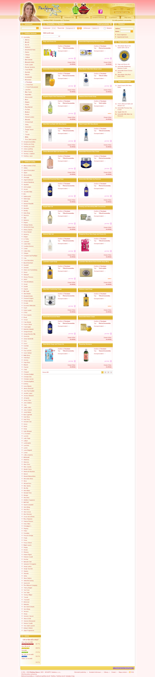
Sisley (27, 124)
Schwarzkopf (29, 122)
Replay (26, 547)
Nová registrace (122, 34)
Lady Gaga (27, 438)
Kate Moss (27, 417)
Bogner (26, 222)
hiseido (27, 119)
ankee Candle (28, 623)
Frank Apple (27, 327)
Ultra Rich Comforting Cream (52, 289)
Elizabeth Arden (28, 296)
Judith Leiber (27, 407)
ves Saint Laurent (30, 139)
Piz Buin (27, 109)
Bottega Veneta (28, 225)
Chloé (25, 369)
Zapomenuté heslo (122, 37)
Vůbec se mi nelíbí (27, 658)
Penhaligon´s (27, 526)
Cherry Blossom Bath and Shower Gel (55, 151)
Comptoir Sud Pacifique (30, 255)
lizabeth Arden (29, 62)
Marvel (26, 474)
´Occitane (28, 82)
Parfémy (53, 676)
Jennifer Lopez (28, 393)
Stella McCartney (29, 580)
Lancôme (28, 89)
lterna (27, 39)
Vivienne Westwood (29, 621)
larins (27, 52)
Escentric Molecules (29, 305)
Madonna (26, 459)
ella (26, 137)
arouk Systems (30, 67)
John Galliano (28, 402)
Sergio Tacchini (28, 568)
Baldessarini (27, 196)
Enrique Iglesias (28, 301)
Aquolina (26, 184)
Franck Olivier (28, 324)
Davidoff (26, 265)
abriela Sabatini (29, 329)
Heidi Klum (27, 357)
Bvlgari (26, 236)
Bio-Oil (27, 44)
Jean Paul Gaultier (29, 391)
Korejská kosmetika (29, 142)
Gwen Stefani (27, 353)
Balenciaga (27, 198)
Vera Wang (27, 609)
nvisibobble (28, 77)
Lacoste (26, 436)
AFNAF (26, 502)
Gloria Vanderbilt (28, 338)
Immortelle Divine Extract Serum (53, 69)
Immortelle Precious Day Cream (89, 151)
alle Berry (27, 355)
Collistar (27, 57)
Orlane (27, 104)
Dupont (26, 289)
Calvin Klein (27, 244)
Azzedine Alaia (28, 191)
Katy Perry (27, 419)
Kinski (25, 426)
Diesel (25, 272)
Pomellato (26, 533)
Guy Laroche (27, 350)
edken (27, 112)
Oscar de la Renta (29, 516)
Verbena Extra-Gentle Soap (87, 96)
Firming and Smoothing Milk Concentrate (92, 206)
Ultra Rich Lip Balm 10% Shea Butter (54, 124)
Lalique (26, 440)
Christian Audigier (29, 374)
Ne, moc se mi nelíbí (28, 654)
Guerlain (26, 346)
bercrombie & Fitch (30, 165)
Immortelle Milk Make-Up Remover (90, 179)
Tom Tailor (27, 592)
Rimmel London (29, 117)
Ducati (25, 284)
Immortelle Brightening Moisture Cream (91, 41)
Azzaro (26, 189)
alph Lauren (27, 545)
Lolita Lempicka (28, 455)
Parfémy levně (60, 676)
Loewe (25, 452)
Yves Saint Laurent (29, 625)
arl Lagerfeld (28, 414)
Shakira (26, 571)
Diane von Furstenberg (30, 270)
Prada (25, 538)
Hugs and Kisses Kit (49, 41)
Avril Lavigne (27, 187)
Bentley (26, 210)
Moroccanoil (28, 97)
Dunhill (25, 286)
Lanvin (25, 448)
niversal (26, 602)
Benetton (26, 208)
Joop (25, 405)
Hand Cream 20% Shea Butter (88, 124)
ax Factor (28, 92)
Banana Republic (29, 203)
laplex (27, 102)
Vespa (25, 614)
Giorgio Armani (28, 331)
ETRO (25, 312)
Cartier (26, 248)
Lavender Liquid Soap (50, 261)
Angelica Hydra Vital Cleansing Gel (54, 96)
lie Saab (26, 291)
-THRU (26, 239)
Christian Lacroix (29, 379)
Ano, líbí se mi (26, 646)
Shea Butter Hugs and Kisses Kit (53, 344)
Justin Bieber (27, 412)
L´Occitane (65, 20)
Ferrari (26, 319)
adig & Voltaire (28, 628)
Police (25, 531)
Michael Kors (27, 483)
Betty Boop (27, 213)
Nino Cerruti (27, 512)
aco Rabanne (28, 519)
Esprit (25, 308)
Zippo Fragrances (29, 630)
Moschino (26, 497)
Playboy (26, 528)
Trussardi (26, 599)
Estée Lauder (29, 64)
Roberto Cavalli (28, 557)
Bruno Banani (27, 232)
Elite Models (27, 293)
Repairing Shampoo (85, 344)
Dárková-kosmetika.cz (28, 676)
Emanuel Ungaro (28, 298)
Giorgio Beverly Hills (29, 334)
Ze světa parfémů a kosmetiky (121, 20)
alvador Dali (27, 561)
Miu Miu (26, 488)
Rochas (26, 559)
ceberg (26, 383)
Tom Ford (26, 590)
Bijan (25, 217)
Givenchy (26, 336)
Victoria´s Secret (28, 616)
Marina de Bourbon (29, 471)
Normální (24, 650)
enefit (27, 42)
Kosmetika (57, 20)
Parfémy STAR (48, 20)
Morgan (26, 495)
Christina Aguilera (29, 381)
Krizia (25, 429)
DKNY (25, 279)
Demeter (26, 267)
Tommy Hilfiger (28, 595)
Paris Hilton (27, 523)
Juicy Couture (28, 410)
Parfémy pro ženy (29, 144)
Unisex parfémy (28, 149)
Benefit (26, 206)
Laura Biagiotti (28, 450)
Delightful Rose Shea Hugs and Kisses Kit (92, 234)
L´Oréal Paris (29, 84)
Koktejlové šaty (70, 676)
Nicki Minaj (27, 507)
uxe (26, 99)
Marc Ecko (27, 464)
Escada (26, 303)
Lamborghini (27, 443)
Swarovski (27, 583)
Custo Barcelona (28, 260)
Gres (25, 341)
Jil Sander (26, 398)
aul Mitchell (28, 107)
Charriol (26, 367)
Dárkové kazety (28, 151)
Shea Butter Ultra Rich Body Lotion (90, 69)
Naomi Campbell (28, 504)
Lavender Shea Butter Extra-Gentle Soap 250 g (94, 261)
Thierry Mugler (28, 587)
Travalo (27, 134)
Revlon (27, 114)
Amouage (26, 177)
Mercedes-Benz (28, 478)
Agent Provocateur (29, 170)
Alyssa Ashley (28, 175)
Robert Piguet (28, 554)
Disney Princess (28, 277)
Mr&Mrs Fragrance (29, 500)
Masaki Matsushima (29, 476)
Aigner (25, 172)
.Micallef (26, 457)
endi (25, 317)
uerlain (27, 72)
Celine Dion (27, 251)
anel (27, 74)
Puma (25, 540)
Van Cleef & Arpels (29, 606)
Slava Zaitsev (28, 578)
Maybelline (28, 94)
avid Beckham (28, 263)
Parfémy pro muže (29, 146)
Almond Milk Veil (48, 234)
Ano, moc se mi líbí (27, 642)
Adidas (26, 168)
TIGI (26, 132)
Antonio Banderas (29, 182)
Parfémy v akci (28, 156)
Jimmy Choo (27, 400)
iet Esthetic (28, 59)
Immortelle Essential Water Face (53, 179)
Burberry (26, 234)
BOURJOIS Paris (30, 49)
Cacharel (26, 241)
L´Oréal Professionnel (31, 87)
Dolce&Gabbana (28, 281)
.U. (25, 194)
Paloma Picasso (28, 521)
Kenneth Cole (27, 421)
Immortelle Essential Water (51, 316)
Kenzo (25, 424)
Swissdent (28, 127)
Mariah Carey (28, 469)
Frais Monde (28, 69)
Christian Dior (28, 376)
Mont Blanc (27, 490)
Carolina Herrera (28, 246)
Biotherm (27, 47)
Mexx (25, 481)
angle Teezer (29, 129)
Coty (25, 258)
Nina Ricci (27, 509)
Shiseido (26, 573)
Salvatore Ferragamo (30, 564)
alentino (26, 604)
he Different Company (30, 585)
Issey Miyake (27, 386)
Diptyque (26, 274)
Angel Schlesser (28, 180)
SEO (42, 672)
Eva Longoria (27, 315)
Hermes (26, 360)
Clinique (27, 54)
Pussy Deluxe (28, 542)
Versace (26, 611)
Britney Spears (28, 229)
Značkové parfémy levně (42, 676)
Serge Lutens (27, 566)
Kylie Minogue (28, 431)
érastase (28, 79)
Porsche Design (28, 535)
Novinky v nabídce (29, 153)
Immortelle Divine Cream (87, 316)
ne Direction (28, 514)
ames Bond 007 (29, 388)
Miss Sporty (27, 486)
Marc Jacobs (27, 466)
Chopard (26, 372)
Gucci (25, 343)
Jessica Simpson (29, 395)
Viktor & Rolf (27, 618)
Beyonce (26, 215)
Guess (26, 348)
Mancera (26, 462)
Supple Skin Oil (48, 206)
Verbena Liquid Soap (85, 289)
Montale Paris (28, 493)
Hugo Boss (27, 362)
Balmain (26, 201)
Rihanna (26, 552)
